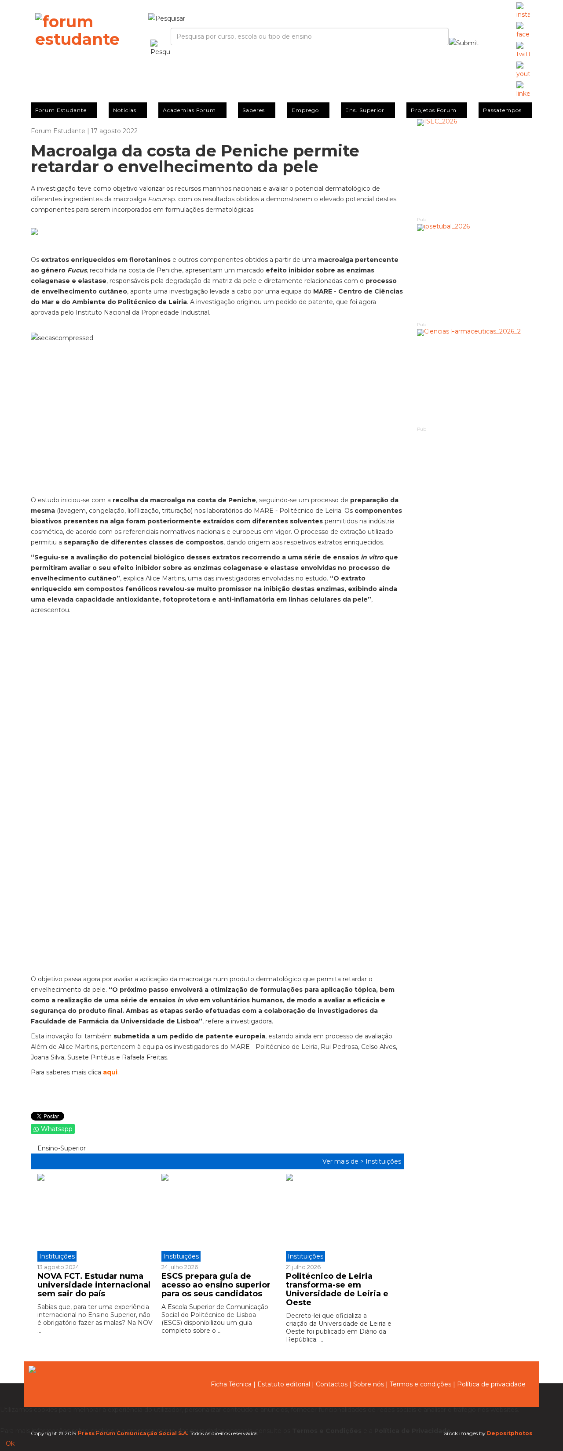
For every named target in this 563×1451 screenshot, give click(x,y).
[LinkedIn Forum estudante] (523, 90)
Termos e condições (420, 1384)
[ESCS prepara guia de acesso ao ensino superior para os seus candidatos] (216, 1218)
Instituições (383, 1161)
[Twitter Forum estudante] (523, 50)
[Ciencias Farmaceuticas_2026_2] (475, 377)
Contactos (331, 1384)
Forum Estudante (61, 110)
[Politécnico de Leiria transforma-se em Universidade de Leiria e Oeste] (341, 1218)
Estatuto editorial (283, 1384)
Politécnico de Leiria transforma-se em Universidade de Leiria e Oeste (337, 1289)
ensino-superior (61, 1148)
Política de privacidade (491, 1384)
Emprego (305, 110)
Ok (10, 1443)
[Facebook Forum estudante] (523, 31)
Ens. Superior (364, 110)
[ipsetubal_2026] (475, 272)
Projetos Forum (434, 110)
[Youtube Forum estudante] (523, 70)
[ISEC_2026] (475, 167)
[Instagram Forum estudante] (523, 11)
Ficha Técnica (231, 1384)
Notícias (124, 110)
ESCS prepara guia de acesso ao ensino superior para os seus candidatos (216, 1285)
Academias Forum (189, 110)
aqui (110, 1072)
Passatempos (502, 110)
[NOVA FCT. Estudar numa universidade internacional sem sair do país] (96, 1218)
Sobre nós (368, 1384)
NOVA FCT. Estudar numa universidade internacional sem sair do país (93, 1285)
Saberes (253, 110)
